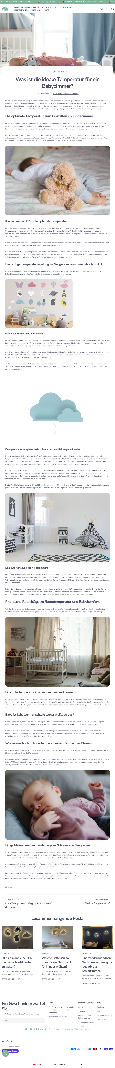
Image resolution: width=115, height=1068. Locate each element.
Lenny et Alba (13, 1046)
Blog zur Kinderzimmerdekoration (66, 93)
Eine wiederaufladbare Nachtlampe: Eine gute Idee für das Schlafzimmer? (97, 964)
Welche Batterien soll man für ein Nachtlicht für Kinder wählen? (56, 962)
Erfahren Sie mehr (11, 979)
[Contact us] (5, 1053)
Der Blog (100, 1007)
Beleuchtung (38, 340)
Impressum (82, 1026)
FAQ (99, 1011)
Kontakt (80, 1007)
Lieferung (81, 1011)
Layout (17, 577)
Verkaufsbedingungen (86, 1022)
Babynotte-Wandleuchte (31, 364)
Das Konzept (102, 1019)
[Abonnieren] (43, 1020)
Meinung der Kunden (105, 1015)
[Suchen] (101, 9)
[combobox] (44, 1064)
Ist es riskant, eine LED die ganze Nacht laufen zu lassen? (17, 962)
